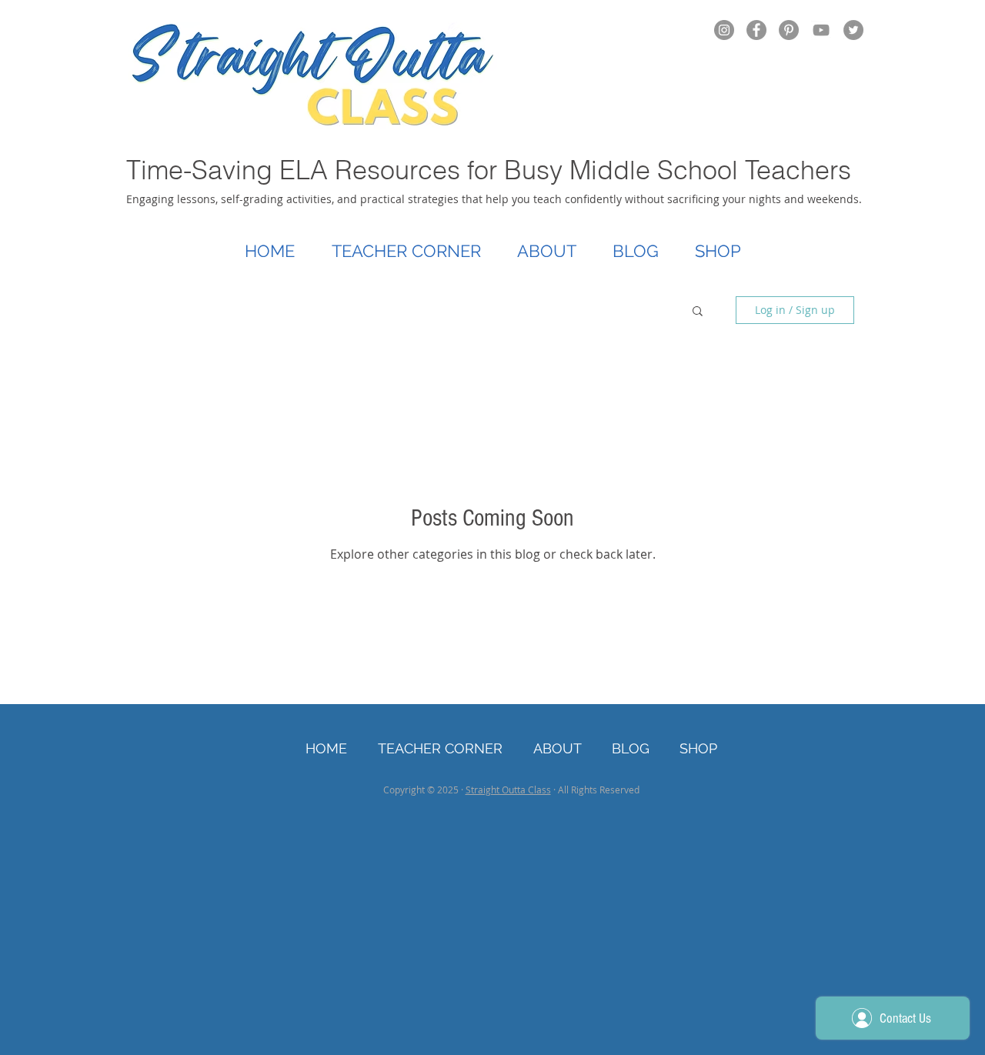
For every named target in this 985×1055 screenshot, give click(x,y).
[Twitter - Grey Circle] (853, 30)
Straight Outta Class (508, 789)
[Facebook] (756, 30)
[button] (697, 312)
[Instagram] (724, 30)
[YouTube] (821, 30)
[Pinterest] (789, 30)
